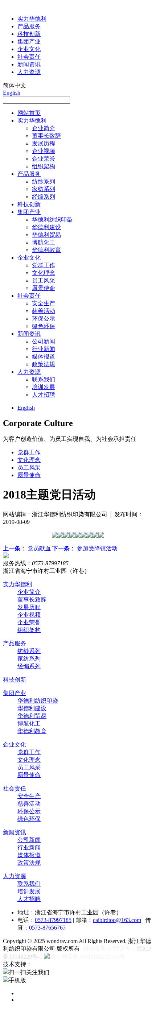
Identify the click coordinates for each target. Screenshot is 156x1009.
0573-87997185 (53, 920)
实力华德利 (31, 19)
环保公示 (43, 318)
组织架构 (43, 166)
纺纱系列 (43, 181)
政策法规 (43, 364)
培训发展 (43, 387)
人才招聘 (43, 395)
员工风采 (43, 280)
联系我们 (43, 379)
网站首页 (29, 113)
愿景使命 (43, 288)
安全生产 (43, 303)
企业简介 (43, 128)
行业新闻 (43, 349)
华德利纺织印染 (52, 219)
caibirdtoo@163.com (117, 920)
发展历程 (43, 143)
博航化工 (43, 242)
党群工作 (43, 265)
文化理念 (43, 273)
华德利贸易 (46, 235)
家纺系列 (43, 189)
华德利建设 (46, 227)
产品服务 (29, 26)
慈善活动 (43, 311)
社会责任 (29, 57)
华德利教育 (46, 250)
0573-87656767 (47, 928)
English (11, 93)
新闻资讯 (29, 64)
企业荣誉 (43, 159)
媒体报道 (43, 356)
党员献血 (27, 548)
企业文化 (29, 49)
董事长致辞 (46, 136)
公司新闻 (43, 341)
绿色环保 (43, 326)
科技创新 (29, 34)
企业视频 (43, 151)
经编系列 (43, 197)
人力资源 (29, 72)
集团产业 (29, 41)
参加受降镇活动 (85, 548)
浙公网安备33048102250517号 (87, 957)
